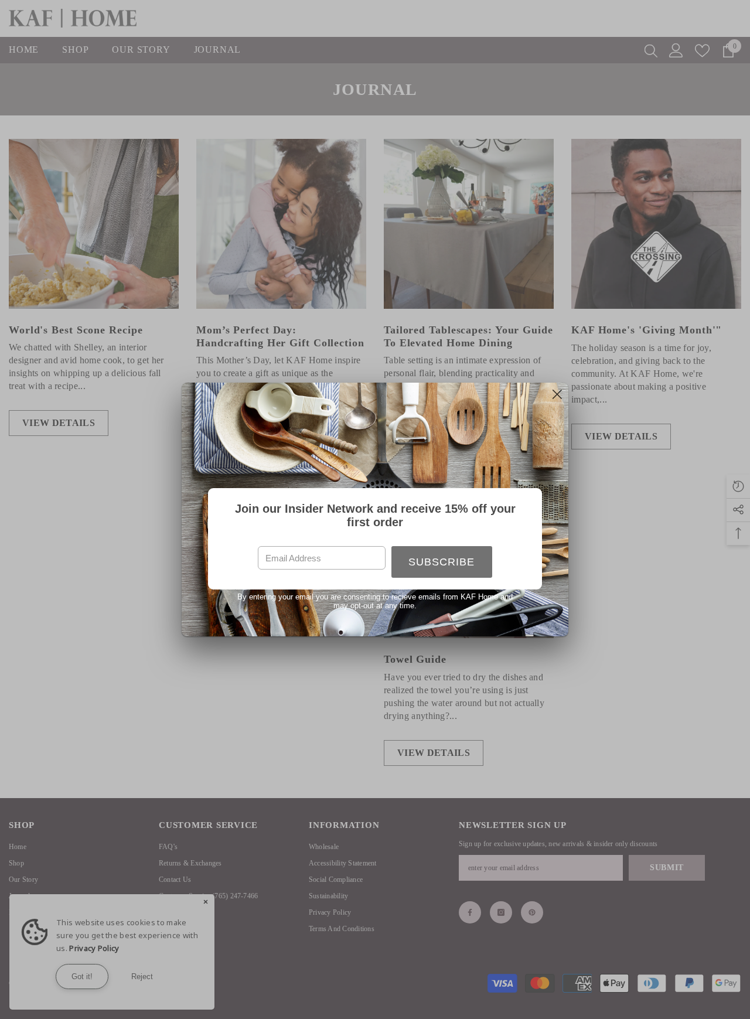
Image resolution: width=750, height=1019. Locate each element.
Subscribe (441, 562)
